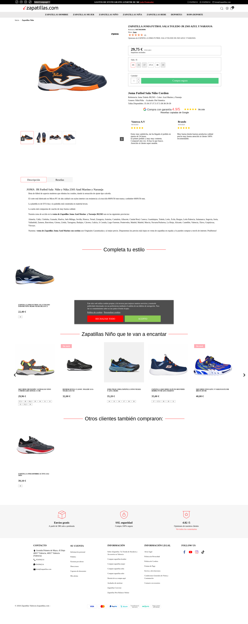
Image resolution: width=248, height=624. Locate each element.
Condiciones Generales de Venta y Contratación (156, 577)
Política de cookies (94, 312)
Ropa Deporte (195, 14)
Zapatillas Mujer (83, 14)
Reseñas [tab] (60, 179)
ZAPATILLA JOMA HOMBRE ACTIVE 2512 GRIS (33, 474)
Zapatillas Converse (114, 588)
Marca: (130, 32)
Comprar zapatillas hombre (116, 559)
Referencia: (131, 29)
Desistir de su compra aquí (116, 578)
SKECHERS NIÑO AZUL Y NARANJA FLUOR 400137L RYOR (212, 390)
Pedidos (73, 557)
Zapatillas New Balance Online (118, 593)
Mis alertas (74, 576)
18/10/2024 (181, 125)
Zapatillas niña (132, 14)
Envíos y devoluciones (152, 571)
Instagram (198, 552)
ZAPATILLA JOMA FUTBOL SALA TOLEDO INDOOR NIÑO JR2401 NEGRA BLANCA (34, 305)
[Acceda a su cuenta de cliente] (227, 9)
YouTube (192, 552)
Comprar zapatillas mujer (116, 564)
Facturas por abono (77, 562)
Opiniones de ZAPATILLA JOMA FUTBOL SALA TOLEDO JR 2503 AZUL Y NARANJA (162, 38)
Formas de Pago (149, 566)
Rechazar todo (105, 318)
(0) (145, 35)
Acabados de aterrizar (114, 583)
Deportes (176, 14)
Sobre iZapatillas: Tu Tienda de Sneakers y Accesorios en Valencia (122, 553)
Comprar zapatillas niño (115, 573)
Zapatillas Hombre (56, 14)
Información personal (77, 552)
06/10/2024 (134, 125)
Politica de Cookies (151, 561)
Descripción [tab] (33, 179)
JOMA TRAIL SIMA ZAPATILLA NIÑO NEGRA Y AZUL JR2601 (124, 390)
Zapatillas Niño (108, 14)
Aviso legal (148, 552)
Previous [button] (130, 138)
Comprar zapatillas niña (115, 569)
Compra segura (179, 80)
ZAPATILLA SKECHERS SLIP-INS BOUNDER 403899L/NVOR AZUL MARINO (168, 390)
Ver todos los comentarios (186, 529)
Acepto (142, 318)
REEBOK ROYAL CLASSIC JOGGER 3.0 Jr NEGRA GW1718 (78, 390)
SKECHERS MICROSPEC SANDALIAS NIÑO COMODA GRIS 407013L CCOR (34, 390)
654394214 (193, 2)
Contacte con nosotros (152, 583)
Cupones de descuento (78, 571)
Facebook (186, 552)
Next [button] (224, 138)
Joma (135, 32)
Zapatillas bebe (156, 14)
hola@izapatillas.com (223, 2)
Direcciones (74, 566)
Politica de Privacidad (152, 556)
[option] (151, 138)
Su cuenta (77, 546)
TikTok (203, 552)
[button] (15, 375)
